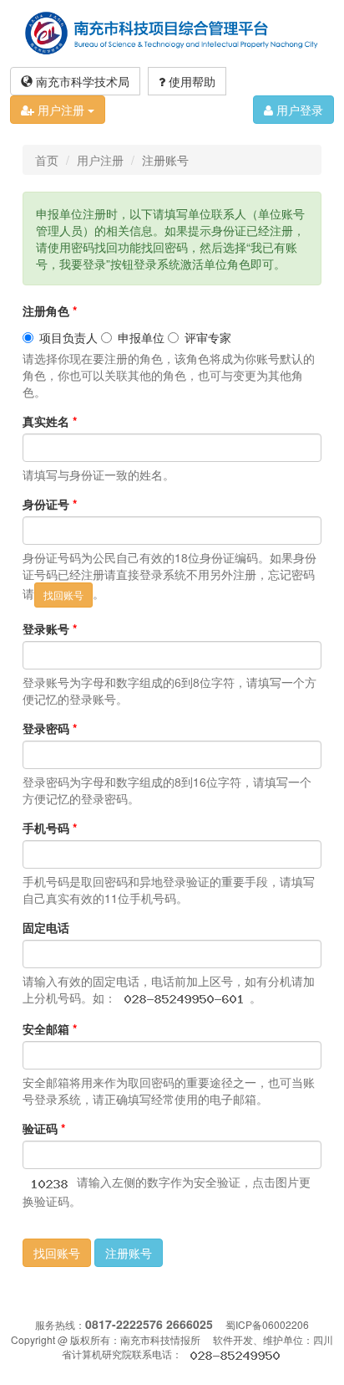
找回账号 (63, 594)
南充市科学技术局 (81, 81)
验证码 (44, 1128)
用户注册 (61, 109)
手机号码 (50, 827)
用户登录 (298, 109)
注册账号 (128, 1252)
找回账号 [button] (56, 1252)
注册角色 (50, 310)
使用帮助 (190, 81)
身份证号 (50, 503)
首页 (46, 159)
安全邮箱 (50, 1028)
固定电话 (46, 927)
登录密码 (50, 728)
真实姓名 (50, 421)
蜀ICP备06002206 (267, 1324)
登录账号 (50, 628)
